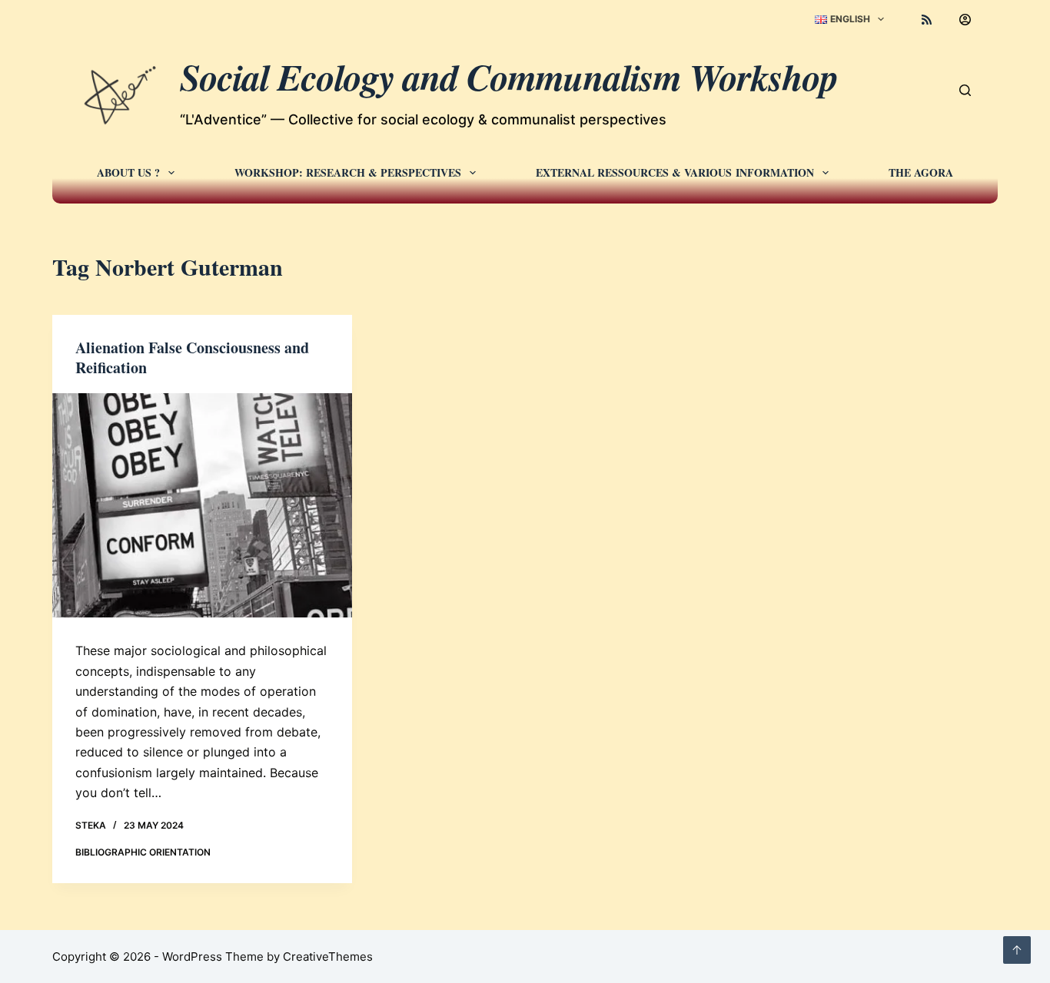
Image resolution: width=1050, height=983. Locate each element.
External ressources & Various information (675, 172)
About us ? (128, 172)
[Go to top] (1017, 950)
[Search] (965, 90)
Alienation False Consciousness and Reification (192, 357)
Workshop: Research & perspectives (347, 172)
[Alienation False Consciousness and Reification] (202, 505)
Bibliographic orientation (143, 852)
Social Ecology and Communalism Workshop (509, 77)
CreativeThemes (328, 956)
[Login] (965, 19)
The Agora (921, 172)
